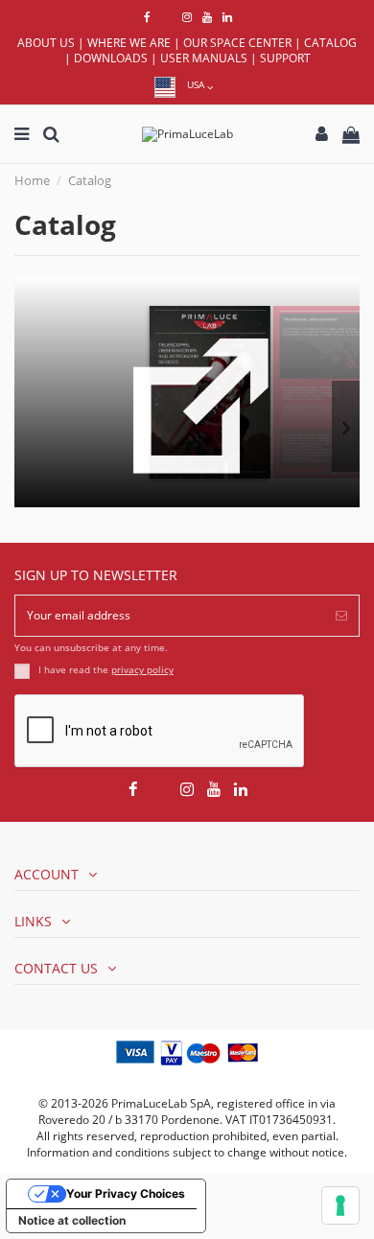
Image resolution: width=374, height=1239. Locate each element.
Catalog (330, 43)
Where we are (129, 43)
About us (46, 43)
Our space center (237, 43)
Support (285, 58)
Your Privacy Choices (125, 1193)
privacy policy (142, 670)
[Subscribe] (341, 616)
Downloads (111, 58)
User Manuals (203, 58)
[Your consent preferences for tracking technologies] (340, 1205)
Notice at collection (72, 1220)
